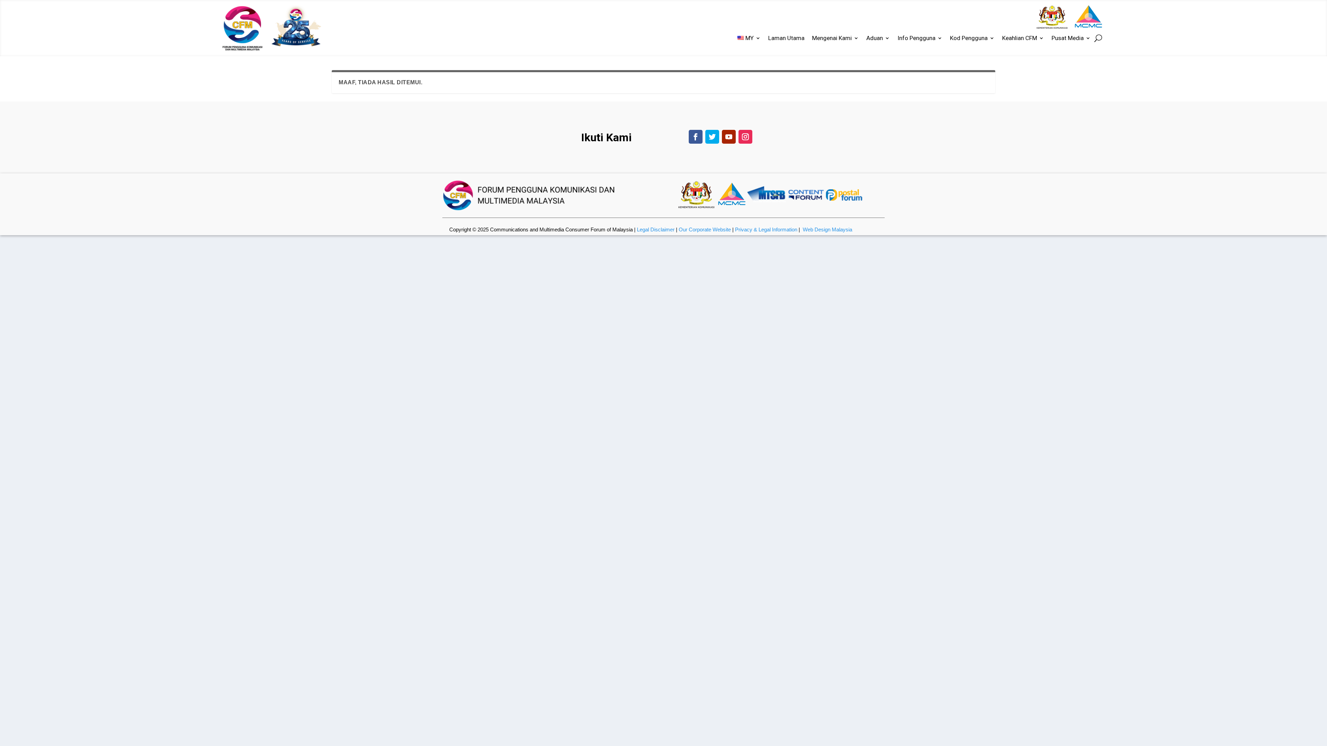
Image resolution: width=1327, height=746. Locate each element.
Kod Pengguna (969, 38)
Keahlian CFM (1019, 38)
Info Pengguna (916, 38)
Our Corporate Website (705, 229)
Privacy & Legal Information (766, 229)
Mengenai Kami (832, 38)
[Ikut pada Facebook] (696, 137)
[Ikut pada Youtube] (729, 137)
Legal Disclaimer (656, 229)
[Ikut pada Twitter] (712, 137)
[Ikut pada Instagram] (745, 137)
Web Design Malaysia (827, 229)
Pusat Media (1068, 38)
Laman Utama (786, 38)
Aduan (874, 38)
